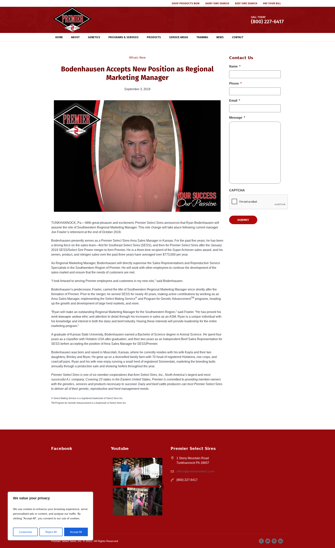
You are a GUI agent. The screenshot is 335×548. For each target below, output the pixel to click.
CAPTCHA (237, 190)
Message (237, 117)
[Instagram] (274, 541)
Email (234, 100)
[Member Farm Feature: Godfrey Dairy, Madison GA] (137, 472)
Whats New (137, 57)
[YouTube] (267, 541)
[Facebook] (261, 541)
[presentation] (258, 242)
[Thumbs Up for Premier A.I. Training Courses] (137, 501)
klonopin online (70, 316)
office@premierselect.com (195, 471)
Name (234, 66)
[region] (50, 516)
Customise (25, 531)
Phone (235, 83)
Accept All (76, 531)
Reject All (51, 531)
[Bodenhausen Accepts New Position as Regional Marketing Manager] (137, 155)
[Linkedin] (280, 541)
